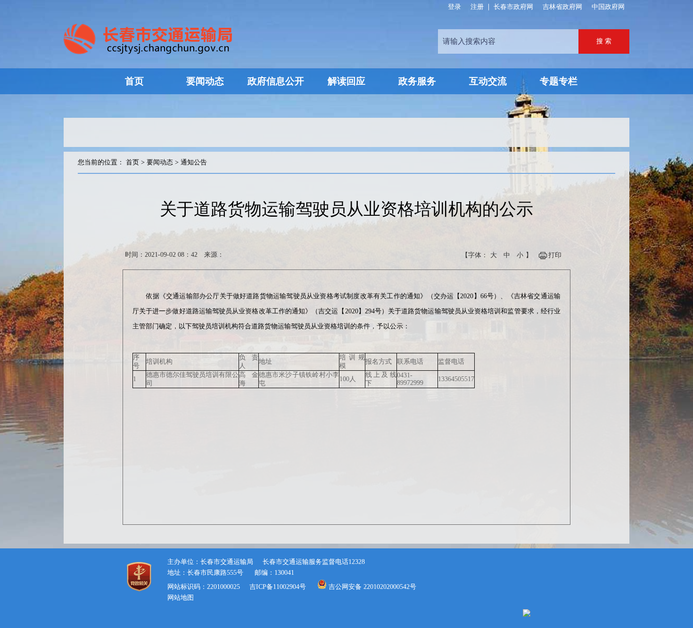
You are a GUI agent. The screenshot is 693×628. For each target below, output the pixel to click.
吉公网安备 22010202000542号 (372, 586)
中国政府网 (608, 6)
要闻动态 (160, 162)
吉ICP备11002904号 (277, 586)
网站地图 (180, 597)
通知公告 (194, 162)
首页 (132, 162)
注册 (477, 7)
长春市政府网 (513, 6)
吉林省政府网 (562, 6)
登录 (454, 7)
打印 (554, 255)
